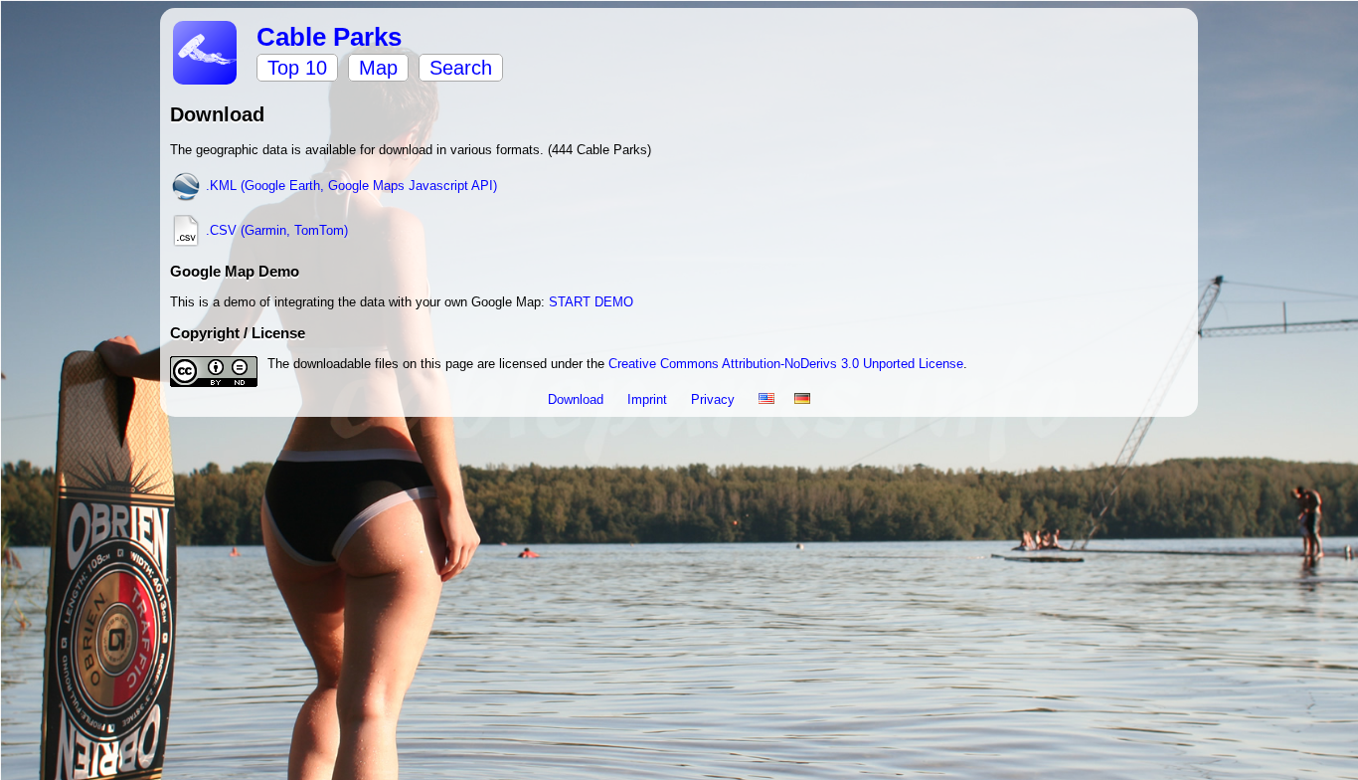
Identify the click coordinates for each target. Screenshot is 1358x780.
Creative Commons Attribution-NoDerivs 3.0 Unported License (785, 363)
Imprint (649, 399)
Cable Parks (329, 37)
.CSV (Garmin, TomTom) (275, 230)
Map (378, 68)
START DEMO (591, 301)
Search (460, 68)
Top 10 (297, 68)
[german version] (802, 399)
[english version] (766, 399)
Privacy (715, 399)
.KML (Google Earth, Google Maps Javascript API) (349, 185)
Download (577, 399)
